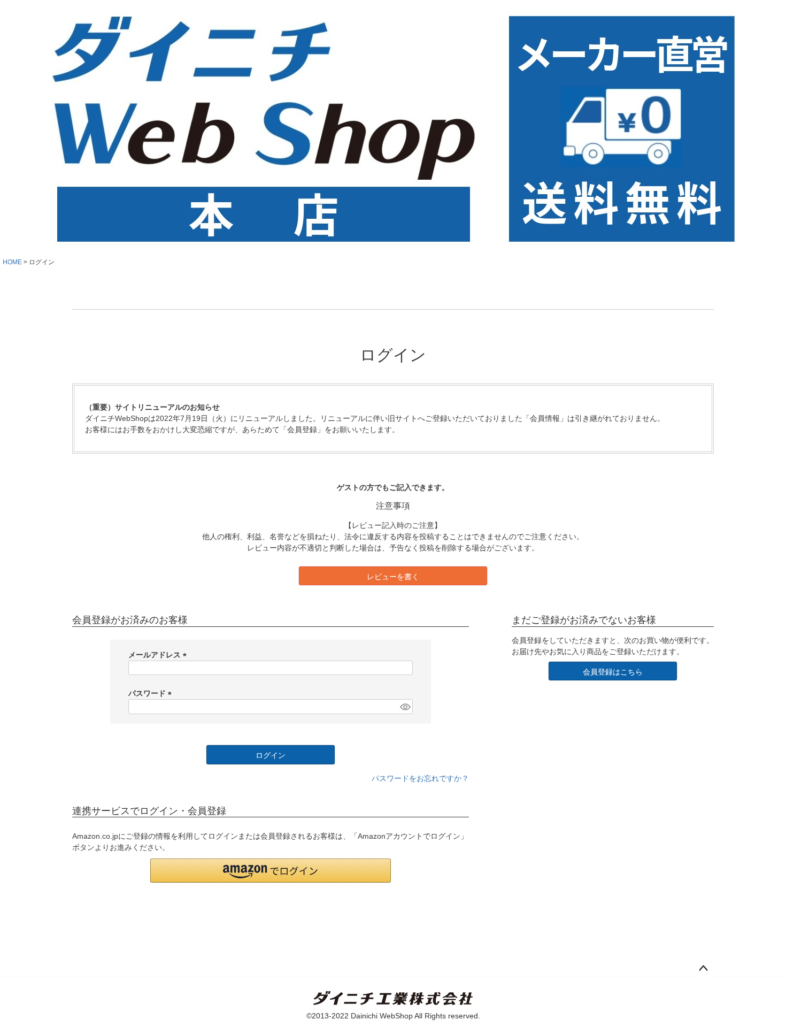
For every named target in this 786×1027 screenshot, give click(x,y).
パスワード (151, 693)
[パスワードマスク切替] (404, 707)
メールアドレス (159, 654)
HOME (12, 262)
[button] (270, 871)
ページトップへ (703, 968)
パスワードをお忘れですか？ (420, 778)
